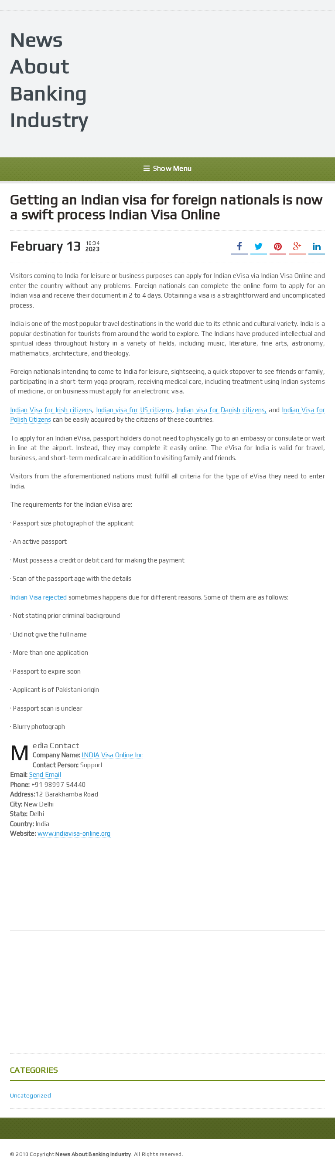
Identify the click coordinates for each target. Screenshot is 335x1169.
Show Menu (172, 168)
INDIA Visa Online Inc (112, 755)
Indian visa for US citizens (134, 409)
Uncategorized (30, 1095)
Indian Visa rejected (38, 597)
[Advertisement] (218, 83)
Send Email (45, 774)
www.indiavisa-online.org (74, 833)
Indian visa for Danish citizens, (221, 409)
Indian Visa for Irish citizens (51, 409)
